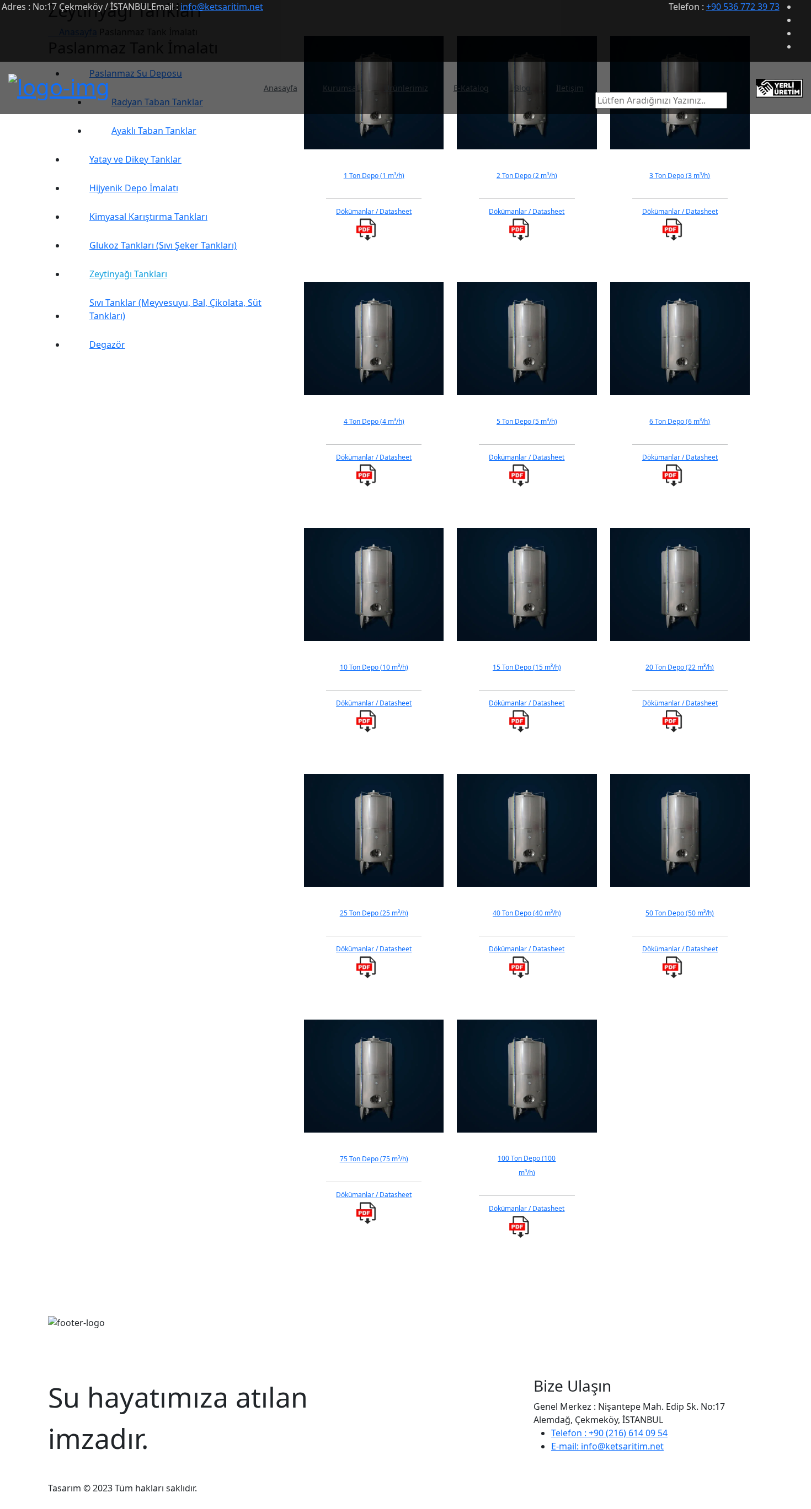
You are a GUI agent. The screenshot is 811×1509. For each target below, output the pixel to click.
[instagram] (803, 46)
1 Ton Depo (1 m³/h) (374, 175)
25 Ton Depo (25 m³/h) (374, 913)
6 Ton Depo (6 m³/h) (679, 421)
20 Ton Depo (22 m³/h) (679, 667)
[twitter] (803, 20)
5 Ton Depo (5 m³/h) (527, 421)
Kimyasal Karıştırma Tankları (148, 217)
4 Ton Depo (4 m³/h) (374, 421)
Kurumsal (341, 88)
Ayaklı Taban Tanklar (153, 131)
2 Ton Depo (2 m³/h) (527, 175)
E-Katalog (471, 88)
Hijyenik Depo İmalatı (133, 188)
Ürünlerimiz (406, 88)
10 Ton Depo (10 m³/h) (374, 667)
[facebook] (803, 7)
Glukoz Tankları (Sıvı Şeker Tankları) (163, 245)
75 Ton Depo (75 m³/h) (374, 1158)
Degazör (107, 344)
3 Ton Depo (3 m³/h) (679, 175)
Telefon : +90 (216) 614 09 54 (609, 1433)
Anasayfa (280, 88)
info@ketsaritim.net (221, 7)
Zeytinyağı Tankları (128, 274)
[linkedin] (803, 33)
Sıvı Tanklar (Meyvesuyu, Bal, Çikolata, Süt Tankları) (175, 309)
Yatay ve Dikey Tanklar (135, 159)
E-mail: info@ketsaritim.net (607, 1446)
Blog (522, 88)
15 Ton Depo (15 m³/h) (527, 667)
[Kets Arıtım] (59, 84)
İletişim (570, 88)
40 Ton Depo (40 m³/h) (527, 913)
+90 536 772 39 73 (743, 7)
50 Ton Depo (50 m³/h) (679, 913)
